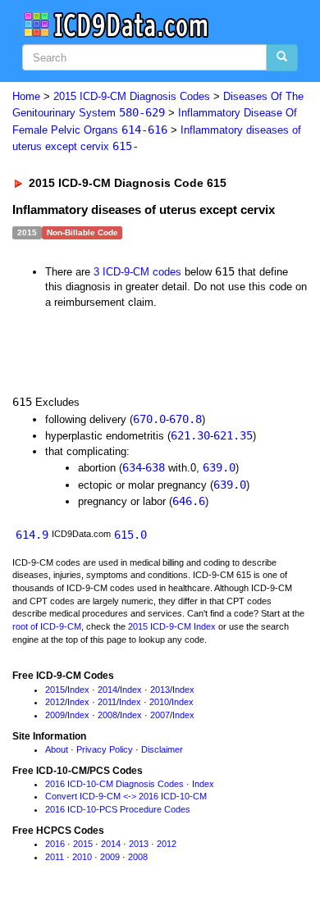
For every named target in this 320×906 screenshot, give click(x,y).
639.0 (219, 467)
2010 (159, 702)
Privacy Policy (104, 749)
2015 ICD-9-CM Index (172, 626)
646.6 (188, 501)
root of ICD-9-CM (46, 626)
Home (26, 96)
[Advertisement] (131, 350)
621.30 (190, 435)
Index (78, 689)
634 (132, 467)
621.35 (233, 435)
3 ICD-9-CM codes (137, 272)
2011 (107, 702)
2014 (107, 689)
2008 (107, 715)
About (56, 749)
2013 (160, 689)
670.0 (149, 419)
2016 (55, 844)
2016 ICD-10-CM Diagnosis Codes (114, 784)
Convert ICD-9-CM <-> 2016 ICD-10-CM (126, 796)
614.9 (32, 534)
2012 (55, 702)
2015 (55, 689)
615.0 (130, 534)
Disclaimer (162, 749)
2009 (55, 715)
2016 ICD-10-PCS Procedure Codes (117, 809)
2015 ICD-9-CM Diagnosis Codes (131, 96)
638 (155, 467)
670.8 (185, 419)
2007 (160, 715)
